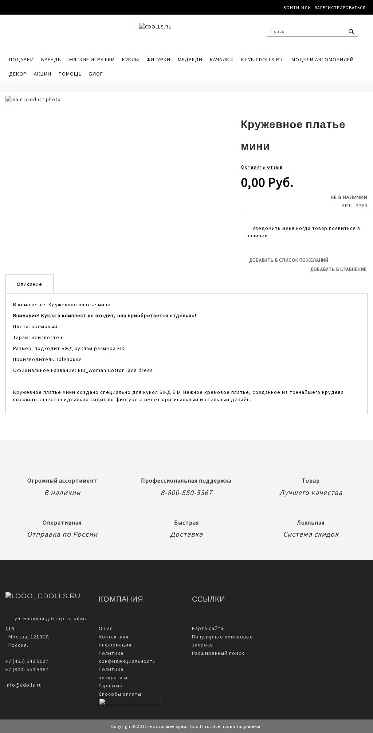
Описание (29, 284)
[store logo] (186, 33)
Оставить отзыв (262, 167)
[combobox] (312, 31)
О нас (106, 628)
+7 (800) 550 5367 (26, 669)
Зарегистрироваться (340, 7)
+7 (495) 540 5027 (26, 661)
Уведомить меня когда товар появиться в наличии (303, 232)
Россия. (16, 645)
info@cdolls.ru (23, 685)
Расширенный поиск (218, 653)
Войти (291, 7)
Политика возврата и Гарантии (113, 677)
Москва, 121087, (27, 636)
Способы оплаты (120, 694)
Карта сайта (208, 628)
